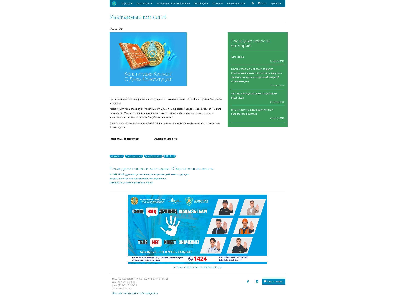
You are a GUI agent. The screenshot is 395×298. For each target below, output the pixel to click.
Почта (263, 3)
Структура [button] (126, 3)
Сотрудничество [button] (235, 3)
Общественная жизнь (192, 168)
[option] (167, 59)
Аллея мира (237, 56)
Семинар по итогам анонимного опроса (131, 182)
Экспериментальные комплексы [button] (172, 3)
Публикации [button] (200, 3)
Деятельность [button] (144, 3)
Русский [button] (275, 3)
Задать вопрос (274, 281)
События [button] (217, 3)
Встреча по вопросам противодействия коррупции (138, 178)
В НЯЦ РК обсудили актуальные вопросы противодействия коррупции (149, 174)
